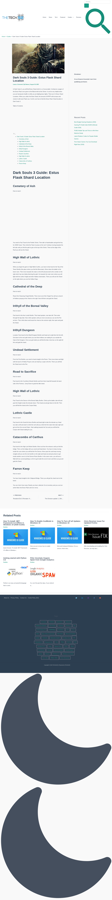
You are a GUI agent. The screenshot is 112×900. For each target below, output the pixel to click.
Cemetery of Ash (24, 139)
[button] (73, 17)
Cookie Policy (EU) (33, 598)
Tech (56, 17)
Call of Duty (52, 625)
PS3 (56, 642)
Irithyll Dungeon (23, 149)
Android (51, 622)
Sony (49, 646)
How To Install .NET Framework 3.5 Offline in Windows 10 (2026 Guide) (14, 523)
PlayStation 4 (38, 642)
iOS (68, 629)
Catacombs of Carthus (25, 161)
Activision (43, 622)
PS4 (62, 642)
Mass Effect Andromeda (48, 633)
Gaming (52, 629)
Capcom (60, 625)
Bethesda (68, 622)
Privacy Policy (15, 598)
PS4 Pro (69, 642)
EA (74, 625)
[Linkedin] (82, 598)
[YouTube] (100, 598)
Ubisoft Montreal (58, 650)
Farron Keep (22, 163)
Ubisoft (49, 650)
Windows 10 (56, 654)
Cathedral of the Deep (25, 144)
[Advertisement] (38, 120)
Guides (70, 17)
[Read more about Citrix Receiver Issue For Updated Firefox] (96, 535)
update (40, 654)
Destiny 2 (68, 625)
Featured (62, 17)
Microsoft (60, 633)
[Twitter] (76, 598)
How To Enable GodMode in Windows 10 (41, 522)
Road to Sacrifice (24, 153)
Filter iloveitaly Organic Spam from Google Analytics (42, 559)
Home (44, 17)
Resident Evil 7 (41, 646)
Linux (73, 629)
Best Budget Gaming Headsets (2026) (85, 122)
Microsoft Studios (70, 633)
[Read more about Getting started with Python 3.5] (15, 572)
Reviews (78, 17)
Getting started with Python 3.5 (14, 559)
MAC (37, 633)
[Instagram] (88, 598)
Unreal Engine (70, 650)
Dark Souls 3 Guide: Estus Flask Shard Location (31, 136)
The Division (41, 650)
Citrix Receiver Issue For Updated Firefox (94, 522)
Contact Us (23, 598)
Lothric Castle (23, 158)
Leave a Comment (18, 84)
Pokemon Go (48, 642)
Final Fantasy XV (41, 629)
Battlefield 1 (60, 622)
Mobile (37, 638)
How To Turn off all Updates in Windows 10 (68, 522)
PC (74, 638)
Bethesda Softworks (41, 625)
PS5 (75, 642)
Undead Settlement (24, 151)
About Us (6, 598)
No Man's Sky (66, 638)
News (50, 17)
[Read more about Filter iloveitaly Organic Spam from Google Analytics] (42, 572)
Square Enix (58, 646)
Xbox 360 (45, 658)
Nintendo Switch (55, 638)
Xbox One (54, 658)
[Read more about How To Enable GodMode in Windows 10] (42, 535)
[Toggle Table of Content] (14, 134)
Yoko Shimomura (65, 658)
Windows (47, 654)
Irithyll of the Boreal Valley (26, 146)
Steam (66, 646)
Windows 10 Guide (68, 654)
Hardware (61, 629)
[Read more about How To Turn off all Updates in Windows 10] (69, 535)
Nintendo (44, 638)
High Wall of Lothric (24, 141)
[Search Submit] (86, 6)
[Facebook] (94, 598)
